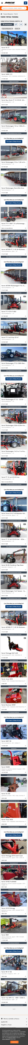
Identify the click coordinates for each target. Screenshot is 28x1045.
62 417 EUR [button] (4, 368)
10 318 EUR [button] (4, 772)
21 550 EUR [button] (4, 657)
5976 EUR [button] (4, 798)
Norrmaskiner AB (14, 660)
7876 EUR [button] (4, 976)
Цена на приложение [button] (7, 228)
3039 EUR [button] (4, 860)
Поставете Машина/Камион (25, 2)
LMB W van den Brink (14, 81)
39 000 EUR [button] (4, 1002)
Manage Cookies (12, 1037)
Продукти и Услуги (6, 1024)
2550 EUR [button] (4, 824)
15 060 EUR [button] (4, 745)
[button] (7, 24)
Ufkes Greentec (13, 55)
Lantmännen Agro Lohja (13, 801)
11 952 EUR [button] (4, 940)
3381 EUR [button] (4, 913)
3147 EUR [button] (4, 709)
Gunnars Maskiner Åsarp (13, 889)
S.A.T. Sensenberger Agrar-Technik (13, 107)
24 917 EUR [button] (4, 518)
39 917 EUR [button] (4, 104)
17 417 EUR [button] (4, 192)
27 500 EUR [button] (4, 79)
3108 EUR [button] (4, 683)
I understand (14, 1042)
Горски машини (8, 14)
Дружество (4, 1022)
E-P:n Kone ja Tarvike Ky (14, 686)
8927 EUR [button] (4, 887)
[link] (14, 38)
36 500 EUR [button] (4, 53)
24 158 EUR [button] (4, 316)
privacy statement (6, 1039)
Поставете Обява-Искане (13, 141)
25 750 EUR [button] (4, 167)
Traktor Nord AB (13, 916)
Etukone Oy (13, 748)
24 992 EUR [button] (4, 130)
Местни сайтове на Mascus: (11, 1018)
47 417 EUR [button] (4, 404)
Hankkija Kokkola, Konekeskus (14, 775)
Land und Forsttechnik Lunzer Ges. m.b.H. (13, 979)
